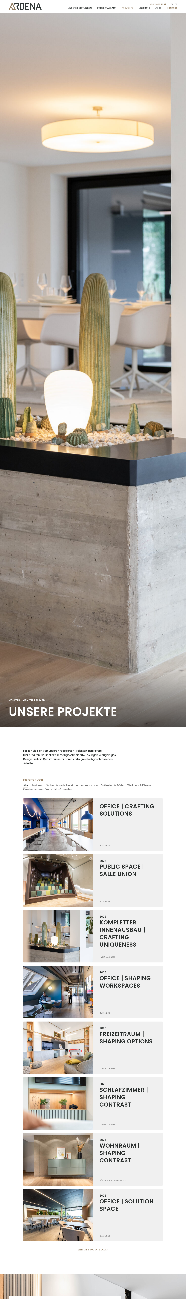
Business (37, 785)
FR (171, 4)
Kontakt (172, 8)
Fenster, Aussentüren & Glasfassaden (47, 789)
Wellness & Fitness (139, 785)
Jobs (158, 8)
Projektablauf (106, 8)
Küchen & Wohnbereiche (61, 785)
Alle (25, 785)
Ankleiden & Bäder (112, 785)
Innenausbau (89, 785)
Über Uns (144, 8)
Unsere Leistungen (80, 8)
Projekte (127, 8)
